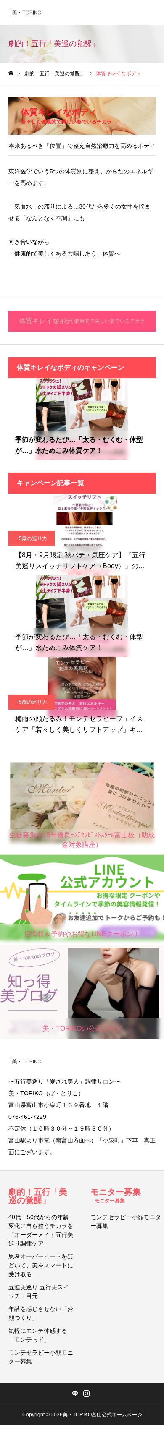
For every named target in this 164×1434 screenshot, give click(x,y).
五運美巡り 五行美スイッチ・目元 (38, 1291)
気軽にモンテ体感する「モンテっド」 (37, 1335)
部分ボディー (31, 423)
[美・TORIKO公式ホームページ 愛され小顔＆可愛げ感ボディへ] (26, 12)
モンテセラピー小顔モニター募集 (40, 1357)
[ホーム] (10, 73)
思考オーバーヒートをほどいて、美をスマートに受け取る (40, 1265)
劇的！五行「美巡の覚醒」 (37, 1196)
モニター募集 (115, 1195)
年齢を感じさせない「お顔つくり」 (40, 1313)
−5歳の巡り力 (31, 538)
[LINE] (75, 1393)
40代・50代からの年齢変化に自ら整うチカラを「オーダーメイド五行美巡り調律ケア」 (40, 1230)
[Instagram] (86, 1393)
